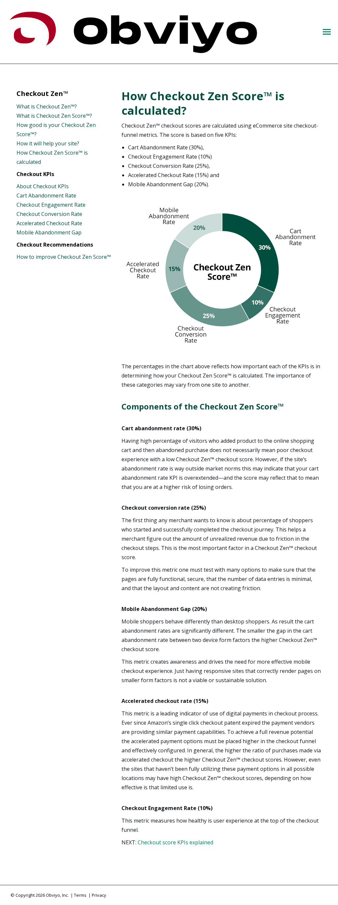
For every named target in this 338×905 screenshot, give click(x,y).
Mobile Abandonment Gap (49, 232)
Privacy (99, 895)
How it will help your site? (48, 143)
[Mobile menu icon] (326, 31)
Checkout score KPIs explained (175, 842)
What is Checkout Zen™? (47, 106)
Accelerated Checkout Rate (49, 223)
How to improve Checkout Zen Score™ (64, 256)
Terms (80, 895)
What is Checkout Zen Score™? (54, 115)
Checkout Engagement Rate (51, 204)
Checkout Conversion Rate (49, 214)
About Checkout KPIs (43, 186)
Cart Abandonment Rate (46, 195)
